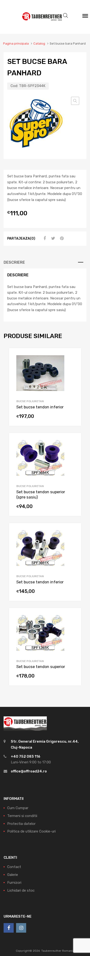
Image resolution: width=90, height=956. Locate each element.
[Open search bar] (65, 15)
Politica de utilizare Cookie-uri (31, 831)
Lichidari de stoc (21, 890)
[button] (75, 101)
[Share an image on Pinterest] (61, 238)
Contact (14, 867)
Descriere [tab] (14, 262)
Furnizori (14, 882)
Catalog (39, 43)
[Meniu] (85, 17)
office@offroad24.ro (29, 771)
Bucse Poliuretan (30, 401)
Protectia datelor (21, 824)
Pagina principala (16, 43)
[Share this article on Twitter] (52, 238)
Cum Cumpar (17, 808)
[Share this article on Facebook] (44, 238)
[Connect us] (9, 928)
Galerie (12, 875)
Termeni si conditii (22, 816)
